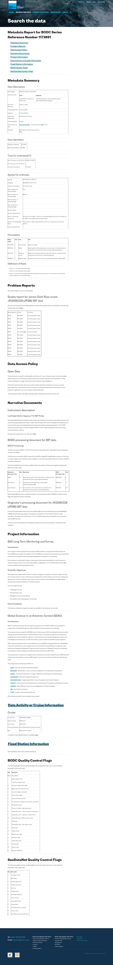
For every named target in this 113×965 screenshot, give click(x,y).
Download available (25, 124)
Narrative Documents (20, 54)
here (34, 434)
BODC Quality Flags (19, 68)
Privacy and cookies (82, 940)
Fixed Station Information (21, 64)
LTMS (12, 692)
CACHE (12, 674)
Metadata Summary (19, 43)
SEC (11, 689)
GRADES (13, 686)
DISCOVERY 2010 (15, 680)
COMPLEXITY (14, 677)
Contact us (81, 2)
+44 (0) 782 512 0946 (17, 937)
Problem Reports (18, 46)
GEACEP (13, 683)
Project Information (19, 57)
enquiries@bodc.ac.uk (20, 940)
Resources (56, 12)
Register (88, 2)
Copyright (79, 936)
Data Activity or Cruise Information (25, 61)
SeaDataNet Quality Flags (21, 71)
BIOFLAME (13, 670)
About (65, 12)
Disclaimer (79, 938)
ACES (12, 667)
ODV (42, 124)
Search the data (23, 12)
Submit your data (41, 12)
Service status (101, 2)
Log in (94, 2)
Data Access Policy (18, 50)
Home (11, 12)
